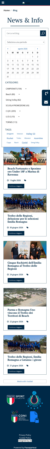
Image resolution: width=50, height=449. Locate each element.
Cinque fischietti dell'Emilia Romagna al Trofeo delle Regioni (24, 265)
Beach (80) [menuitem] (10, 94)
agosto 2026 (22, 49)
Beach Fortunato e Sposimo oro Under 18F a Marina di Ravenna (24, 171)
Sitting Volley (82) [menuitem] (13, 100)
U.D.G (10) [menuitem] (10, 116)
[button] (43, 33)
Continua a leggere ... (16, 186)
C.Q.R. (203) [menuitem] (11, 111)
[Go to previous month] (8, 48)
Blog (15, 10)
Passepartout (30, 447)
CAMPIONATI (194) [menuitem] (14, 88)
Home (7, 10)
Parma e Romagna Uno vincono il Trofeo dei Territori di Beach (21, 312)
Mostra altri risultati (25, 381)
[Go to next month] (37, 48)
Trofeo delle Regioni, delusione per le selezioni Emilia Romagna (23, 218)
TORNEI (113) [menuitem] (11, 122)
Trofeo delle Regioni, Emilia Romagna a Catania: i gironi (24, 358)
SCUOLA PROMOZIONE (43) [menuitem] (17, 105)
